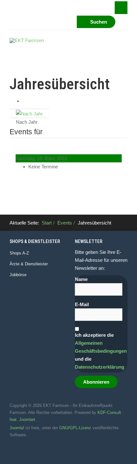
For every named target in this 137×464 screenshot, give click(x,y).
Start (47, 222)
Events (64, 222)
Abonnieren (96, 382)
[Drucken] (24, 101)
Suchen (98, 22)
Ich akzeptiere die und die (101, 351)
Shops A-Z (19, 253)
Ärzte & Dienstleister (29, 263)
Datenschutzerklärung (99, 367)
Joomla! (17, 427)
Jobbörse (18, 274)
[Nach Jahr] (29, 113)
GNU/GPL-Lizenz (75, 427)
